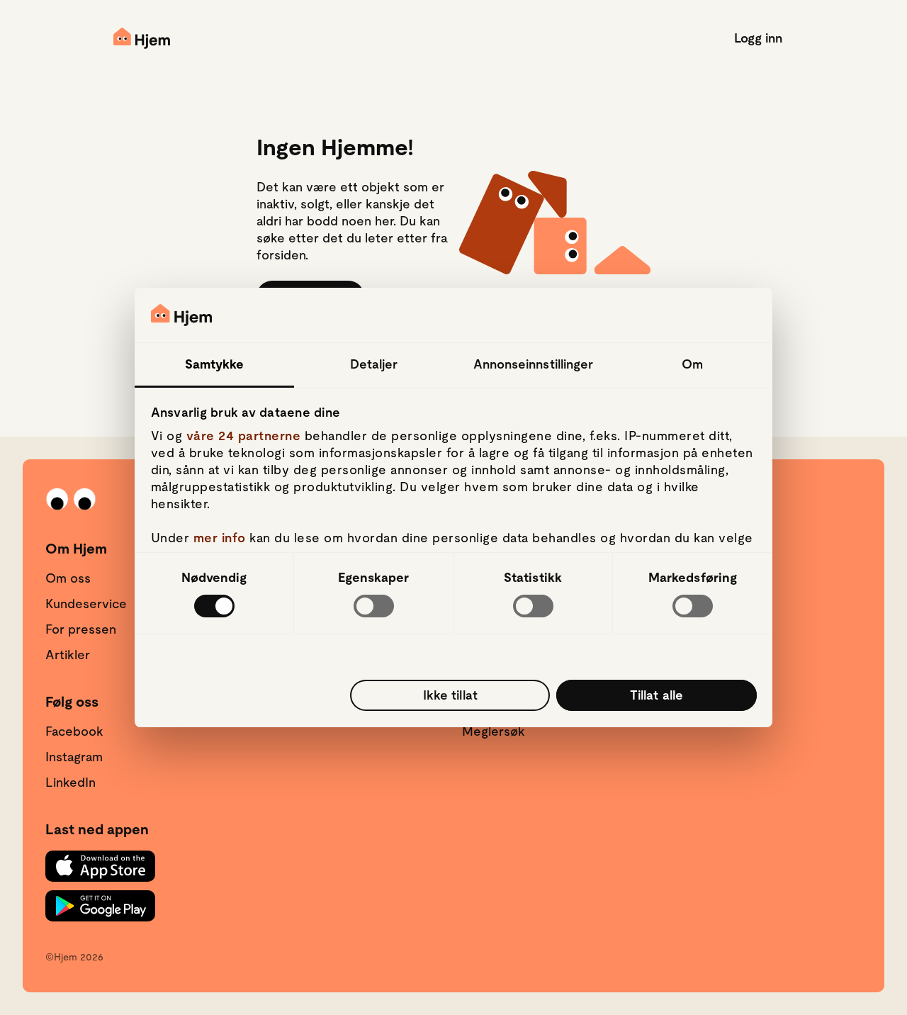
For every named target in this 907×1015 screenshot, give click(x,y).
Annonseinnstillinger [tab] (533, 364)
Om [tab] (692, 364)
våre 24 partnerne (243, 435)
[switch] (374, 606)
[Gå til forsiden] (141, 38)
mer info (219, 537)
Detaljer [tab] (374, 364)
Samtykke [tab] (214, 364)
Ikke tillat (450, 695)
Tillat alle (656, 695)
